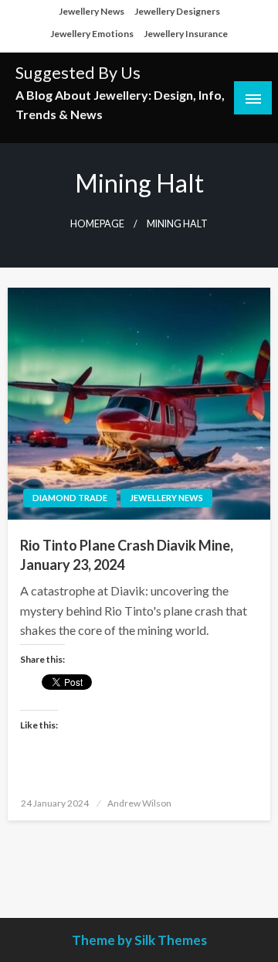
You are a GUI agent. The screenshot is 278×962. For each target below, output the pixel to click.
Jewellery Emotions (92, 33)
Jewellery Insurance (186, 33)
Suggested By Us (78, 73)
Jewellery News (91, 11)
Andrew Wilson (139, 803)
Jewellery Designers (177, 11)
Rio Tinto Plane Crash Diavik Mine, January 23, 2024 (126, 555)
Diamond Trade (69, 498)
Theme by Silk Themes (139, 940)
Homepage (97, 224)
